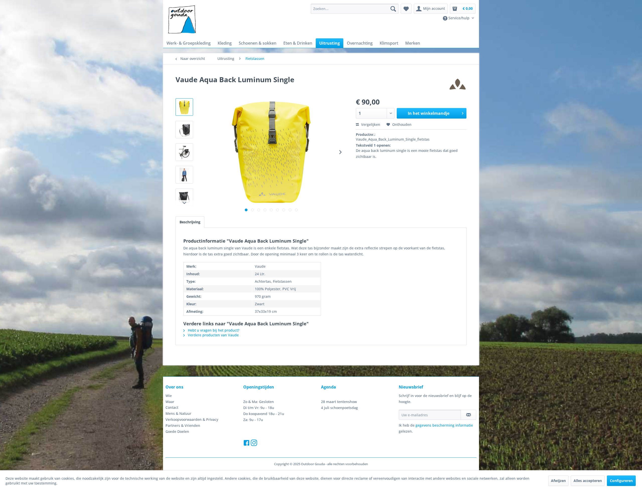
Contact (172, 407)
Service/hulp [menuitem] (458, 18)
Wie (169, 395)
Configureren (621, 480)
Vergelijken (370, 124)
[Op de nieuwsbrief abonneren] (468, 415)
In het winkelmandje (428, 113)
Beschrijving (190, 222)
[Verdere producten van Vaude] (457, 84)
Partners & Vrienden (183, 425)
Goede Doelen (177, 431)
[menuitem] (354, 9)
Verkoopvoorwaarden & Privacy (192, 419)
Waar (170, 401)
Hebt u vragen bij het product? (213, 330)
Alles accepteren (588, 480)
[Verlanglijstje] (406, 9)
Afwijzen (558, 480)
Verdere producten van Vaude (213, 335)
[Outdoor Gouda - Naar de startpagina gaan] (182, 20)
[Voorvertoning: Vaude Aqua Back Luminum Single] (184, 107)
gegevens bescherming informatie (444, 425)
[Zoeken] (393, 9)
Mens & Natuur (178, 413)
